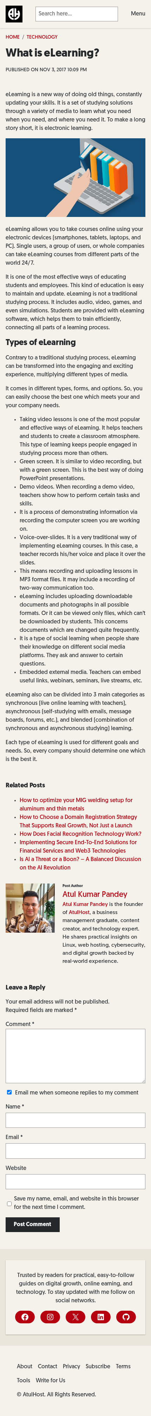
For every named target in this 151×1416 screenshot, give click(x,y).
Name (15, 1107)
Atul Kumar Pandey (95, 895)
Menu (138, 14)
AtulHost (79, 912)
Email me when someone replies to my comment (76, 1093)
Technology (42, 37)
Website (16, 1168)
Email (14, 1137)
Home (13, 37)
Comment (20, 1024)
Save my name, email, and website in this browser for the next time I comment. (76, 1203)
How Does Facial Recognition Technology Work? (81, 834)
